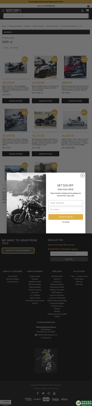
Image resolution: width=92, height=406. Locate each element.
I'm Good (65, 222)
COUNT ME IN (65, 217)
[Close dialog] (82, 175)
